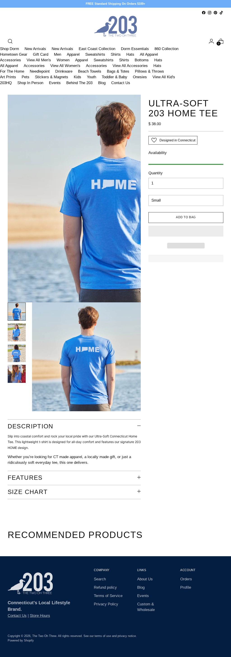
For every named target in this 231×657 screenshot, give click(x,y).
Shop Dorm (9, 49)
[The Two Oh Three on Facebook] (204, 13)
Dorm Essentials (135, 49)
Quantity (155, 173)
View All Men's (39, 60)
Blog (102, 83)
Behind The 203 (79, 83)
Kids (77, 77)
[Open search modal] (10, 41)
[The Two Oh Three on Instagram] (210, 13)
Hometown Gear (13, 54)
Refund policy (105, 587)
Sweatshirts (95, 54)
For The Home (12, 71)
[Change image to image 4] (17, 374)
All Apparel (149, 54)
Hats (130, 54)
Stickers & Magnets (51, 77)
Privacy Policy (106, 604)
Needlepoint (40, 71)
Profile (185, 587)
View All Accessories (130, 66)
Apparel (73, 54)
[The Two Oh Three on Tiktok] (221, 13)
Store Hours (40, 615)
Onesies (140, 77)
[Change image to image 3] (17, 353)
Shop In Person (30, 83)
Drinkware (63, 71)
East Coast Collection (97, 49)
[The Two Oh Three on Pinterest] (215, 13)
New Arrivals (35, 49)
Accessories (10, 60)
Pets (25, 77)
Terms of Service (108, 596)
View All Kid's (163, 77)
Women (63, 60)
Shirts (116, 54)
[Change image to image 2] (17, 332)
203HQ (6, 83)
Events (55, 83)
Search (100, 579)
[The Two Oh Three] (115, 26)
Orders (186, 579)
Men (57, 54)
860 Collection (166, 49)
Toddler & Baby (114, 77)
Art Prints (8, 77)
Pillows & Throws (149, 71)
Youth (91, 77)
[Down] (17, 407)
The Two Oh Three (44, 636)
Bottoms (142, 60)
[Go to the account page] (211, 41)
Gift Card (40, 54)
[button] (185, 231)
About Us (145, 579)
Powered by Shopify (21, 640)
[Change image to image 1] (17, 312)
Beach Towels (89, 71)
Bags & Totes (118, 71)
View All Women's (65, 66)
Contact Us (120, 83)
